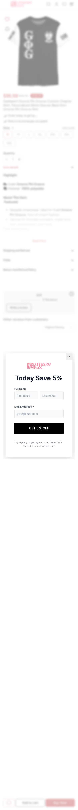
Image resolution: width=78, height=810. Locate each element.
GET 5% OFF (39, 428)
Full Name (20, 388)
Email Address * (24, 406)
